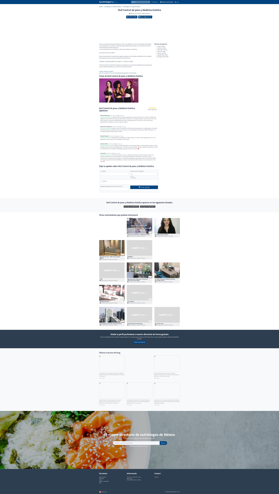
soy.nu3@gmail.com (146, 17)
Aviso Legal (129, 478)
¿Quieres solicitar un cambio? (106, 71)
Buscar (164, 443)
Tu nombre (103, 171)
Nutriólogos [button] (154, 2)
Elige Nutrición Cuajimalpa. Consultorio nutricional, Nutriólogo (137, 279)
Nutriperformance (104, 301)
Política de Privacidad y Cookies (134, 479)
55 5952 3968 (132, 17)
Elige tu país (104, 491)
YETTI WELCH (130, 301)
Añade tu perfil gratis (167, 2)
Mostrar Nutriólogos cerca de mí (140, 446)
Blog (100, 482)
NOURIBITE (130, 256)
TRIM (101, 279)
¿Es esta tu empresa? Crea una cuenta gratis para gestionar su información (117, 73)
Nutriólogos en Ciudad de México (112, 6)
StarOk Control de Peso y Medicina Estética (138, 234)
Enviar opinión (145, 187)
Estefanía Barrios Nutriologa (134, 323)
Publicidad (101, 478)
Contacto (156, 477)
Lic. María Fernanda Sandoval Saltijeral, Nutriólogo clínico (165, 279)
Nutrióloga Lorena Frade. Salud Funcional (110, 323)
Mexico (101, 6)
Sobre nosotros (102, 477)
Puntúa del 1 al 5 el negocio (137, 171)
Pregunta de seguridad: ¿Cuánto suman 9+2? (111, 186)
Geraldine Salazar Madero (161, 234)
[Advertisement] (160, 31)
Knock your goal (159, 323)
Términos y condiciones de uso (134, 477)
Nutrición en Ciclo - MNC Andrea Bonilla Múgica (110, 257)
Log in (177, 2)
